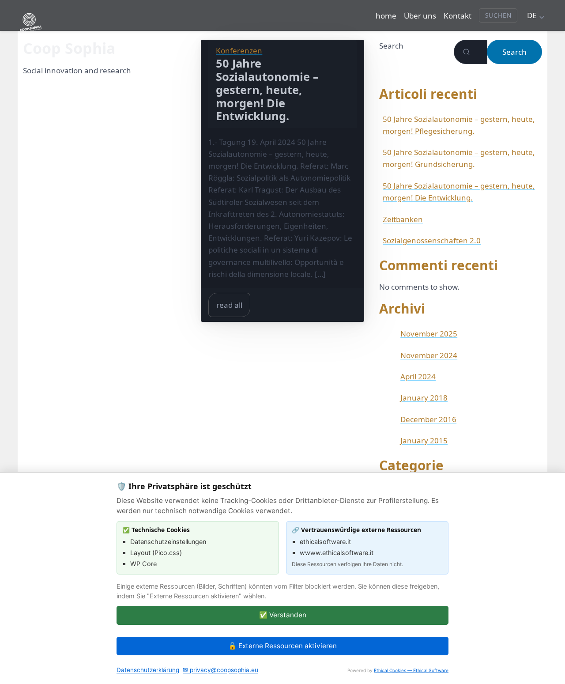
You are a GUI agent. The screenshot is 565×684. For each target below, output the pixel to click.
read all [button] (229, 305)
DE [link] (531, 15)
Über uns (420, 16)
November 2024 (428, 355)
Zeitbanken (403, 219)
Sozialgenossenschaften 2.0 (432, 240)
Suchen (498, 15)
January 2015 (424, 440)
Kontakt (457, 16)
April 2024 (418, 376)
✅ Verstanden (282, 615)
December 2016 (428, 419)
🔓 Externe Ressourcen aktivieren (282, 646)
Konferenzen (239, 50)
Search (391, 46)
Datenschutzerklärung (148, 669)
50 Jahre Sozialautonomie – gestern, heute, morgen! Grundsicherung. (459, 158)
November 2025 (428, 334)
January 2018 (424, 398)
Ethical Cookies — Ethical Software (411, 670)
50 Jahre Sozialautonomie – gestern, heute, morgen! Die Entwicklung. (459, 192)
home (386, 16)
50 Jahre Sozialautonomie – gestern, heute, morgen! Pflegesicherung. (459, 125)
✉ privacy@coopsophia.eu (220, 669)
